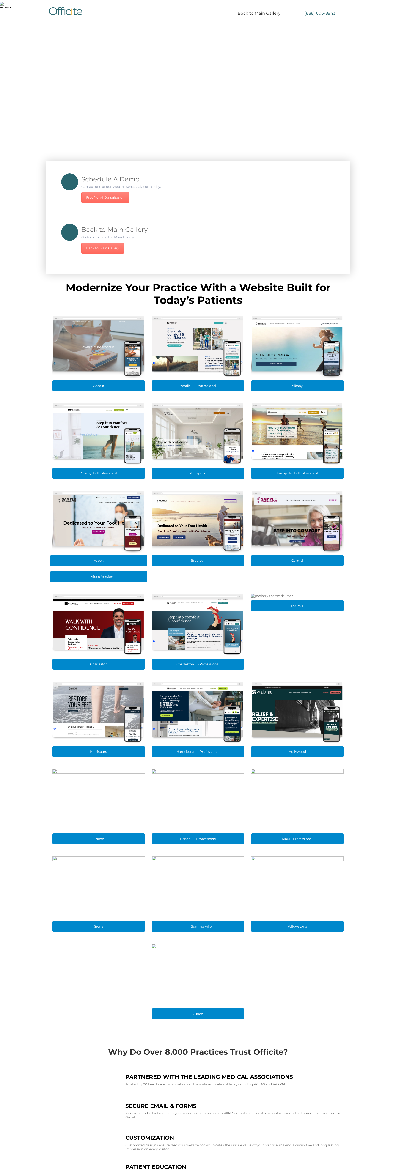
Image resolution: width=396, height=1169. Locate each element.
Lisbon (99, 839)
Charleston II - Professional (197, 664)
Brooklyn (198, 560)
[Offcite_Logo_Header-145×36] (65, 11)
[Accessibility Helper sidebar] (5, 5)
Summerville (201, 926)
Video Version (101, 577)
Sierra (98, 926)
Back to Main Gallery (259, 13)
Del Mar (297, 606)
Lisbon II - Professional (198, 839)
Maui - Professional (297, 839)
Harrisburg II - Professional (197, 752)
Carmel (297, 560)
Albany (297, 386)
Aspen (99, 560)
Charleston (98, 664)
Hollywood (297, 752)
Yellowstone (297, 926)
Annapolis (198, 473)
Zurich (198, 1014)
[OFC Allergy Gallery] (70, 232)
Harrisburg (98, 752)
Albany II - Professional (98, 473)
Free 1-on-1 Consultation (105, 197)
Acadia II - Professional (198, 386)
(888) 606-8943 (320, 13)
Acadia (98, 386)
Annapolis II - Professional (297, 473)
